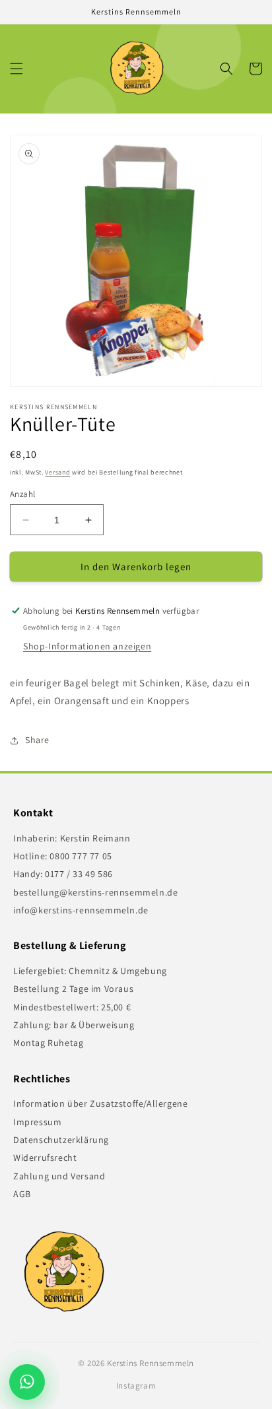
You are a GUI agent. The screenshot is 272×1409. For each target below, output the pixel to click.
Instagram (136, 1385)
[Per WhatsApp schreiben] (30, 1382)
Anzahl (22, 494)
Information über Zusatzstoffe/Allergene (100, 1103)
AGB (22, 1194)
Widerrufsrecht (45, 1157)
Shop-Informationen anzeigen (87, 646)
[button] (16, 68)
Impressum (37, 1122)
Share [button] (37, 740)
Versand (57, 472)
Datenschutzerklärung (61, 1140)
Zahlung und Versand (59, 1176)
